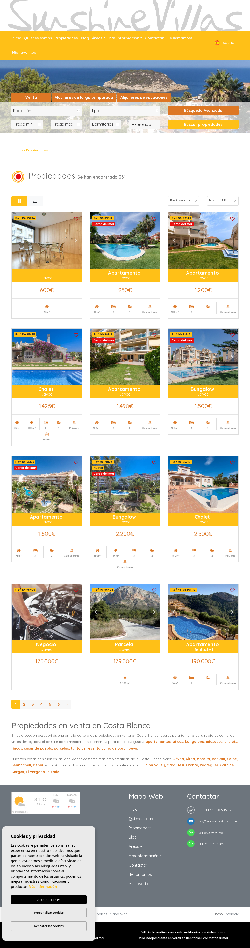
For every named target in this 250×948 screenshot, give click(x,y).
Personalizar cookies (49, 912)
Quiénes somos (38, 38)
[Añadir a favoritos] (76, 218)
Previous (18, 240)
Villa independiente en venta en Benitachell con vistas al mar (183, 938)
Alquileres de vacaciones (143, 97)
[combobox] (47, 111)
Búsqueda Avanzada (203, 110)
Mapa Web (119, 914)
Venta (31, 97)
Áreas (97, 38)
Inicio (16, 38)
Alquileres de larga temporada (84, 97)
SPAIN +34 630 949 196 (214, 810)
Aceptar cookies (48, 899)
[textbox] (48, 110)
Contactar (154, 38)
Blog (85, 38)
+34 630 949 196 (209, 833)
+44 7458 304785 (209, 844)
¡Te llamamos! (179, 38)
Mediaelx (231, 914)
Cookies (100, 914)
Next (76, 240)
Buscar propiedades (203, 124)
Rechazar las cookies (49, 926)
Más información (123, 38)
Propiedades (66, 38)
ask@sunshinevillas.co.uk (216, 821)
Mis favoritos (24, 52)
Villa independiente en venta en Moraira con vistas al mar (183, 932)
